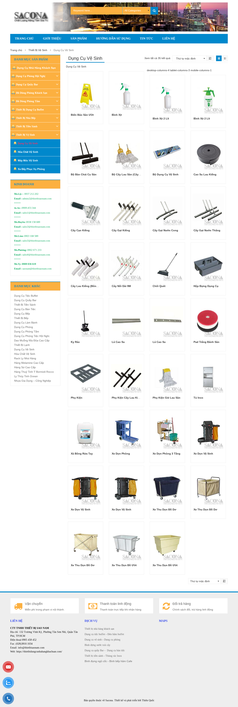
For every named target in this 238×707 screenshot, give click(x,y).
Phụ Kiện (76, 397)
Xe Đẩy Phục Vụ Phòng (31, 169)
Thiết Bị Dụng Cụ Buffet (30, 109)
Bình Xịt (117, 114)
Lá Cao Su (118, 341)
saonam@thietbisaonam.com (37, 268)
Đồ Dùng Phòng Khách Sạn (31, 92)
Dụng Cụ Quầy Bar (27, 84)
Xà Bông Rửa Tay (82, 453)
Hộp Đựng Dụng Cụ (206, 286)
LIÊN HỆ (168, 38)
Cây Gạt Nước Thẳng (207, 230)
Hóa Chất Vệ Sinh (28, 152)
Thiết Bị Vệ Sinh (37, 50)
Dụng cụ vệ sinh (93, 639)
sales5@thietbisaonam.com (36, 240)
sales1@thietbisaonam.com (36, 213)
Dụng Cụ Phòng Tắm (26, 331)
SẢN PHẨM (78, 38)
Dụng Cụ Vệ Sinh (28, 143)
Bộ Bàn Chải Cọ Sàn (84, 174)
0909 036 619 (29, 264)
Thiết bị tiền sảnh (94, 655)
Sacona (109, 700)
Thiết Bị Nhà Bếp (26, 118)
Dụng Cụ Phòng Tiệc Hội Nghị (31, 335)
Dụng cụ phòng (112, 639)
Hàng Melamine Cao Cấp (29, 362)
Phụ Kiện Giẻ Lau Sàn (166, 397)
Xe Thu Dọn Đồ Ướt (124, 565)
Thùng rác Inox (113, 655)
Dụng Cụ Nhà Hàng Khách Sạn (36, 67)
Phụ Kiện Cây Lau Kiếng (127, 397)
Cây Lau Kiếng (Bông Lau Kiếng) (92, 286)
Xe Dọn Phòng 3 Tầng (166, 453)
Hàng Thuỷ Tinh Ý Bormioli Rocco (34, 371)
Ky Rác (75, 341)
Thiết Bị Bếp (21, 318)
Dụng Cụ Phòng (23, 327)
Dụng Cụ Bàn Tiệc (25, 309)
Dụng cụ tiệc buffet (95, 634)
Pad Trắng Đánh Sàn (206, 341)
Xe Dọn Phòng (121, 453)
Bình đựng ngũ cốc (96, 661)
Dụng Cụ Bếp (22, 313)
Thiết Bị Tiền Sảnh (26, 126)
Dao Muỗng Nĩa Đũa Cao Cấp (31, 340)
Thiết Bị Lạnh (22, 344)
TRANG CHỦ (24, 38)
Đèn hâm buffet (115, 634)
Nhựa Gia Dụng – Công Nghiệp (32, 380)
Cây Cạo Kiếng (80, 230)
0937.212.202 (31, 194)
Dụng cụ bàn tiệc (116, 650)
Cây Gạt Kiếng (121, 230)
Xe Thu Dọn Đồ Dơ (164, 509)
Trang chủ (16, 50)
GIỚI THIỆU (52, 38)
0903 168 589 (31, 236)
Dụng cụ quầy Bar (94, 650)
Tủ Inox (198, 397)
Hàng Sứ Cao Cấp (25, 367)
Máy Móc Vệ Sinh (28, 160)
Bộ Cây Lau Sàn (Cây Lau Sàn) (131, 174)
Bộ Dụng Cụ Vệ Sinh (165, 174)
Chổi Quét (159, 286)
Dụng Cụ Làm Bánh (25, 322)
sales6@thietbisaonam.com (36, 254)
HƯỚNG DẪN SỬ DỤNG (113, 38)
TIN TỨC (146, 38)
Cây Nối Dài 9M (121, 286)
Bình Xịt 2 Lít (161, 118)
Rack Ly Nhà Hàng (25, 358)
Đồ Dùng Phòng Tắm (28, 101)
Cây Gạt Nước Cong (165, 230)
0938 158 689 (33, 222)
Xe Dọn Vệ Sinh (203, 453)
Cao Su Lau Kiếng (205, 174)
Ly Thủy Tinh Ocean (26, 376)
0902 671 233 (34, 250)
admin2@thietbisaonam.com (37, 198)
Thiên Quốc (148, 700)
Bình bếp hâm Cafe (120, 661)
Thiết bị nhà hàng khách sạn (99, 628)
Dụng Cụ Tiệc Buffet (26, 295)
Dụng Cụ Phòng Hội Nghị (30, 76)
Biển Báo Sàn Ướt (82, 114)
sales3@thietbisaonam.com (36, 226)
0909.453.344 (29, 208)
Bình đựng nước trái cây (97, 645)
